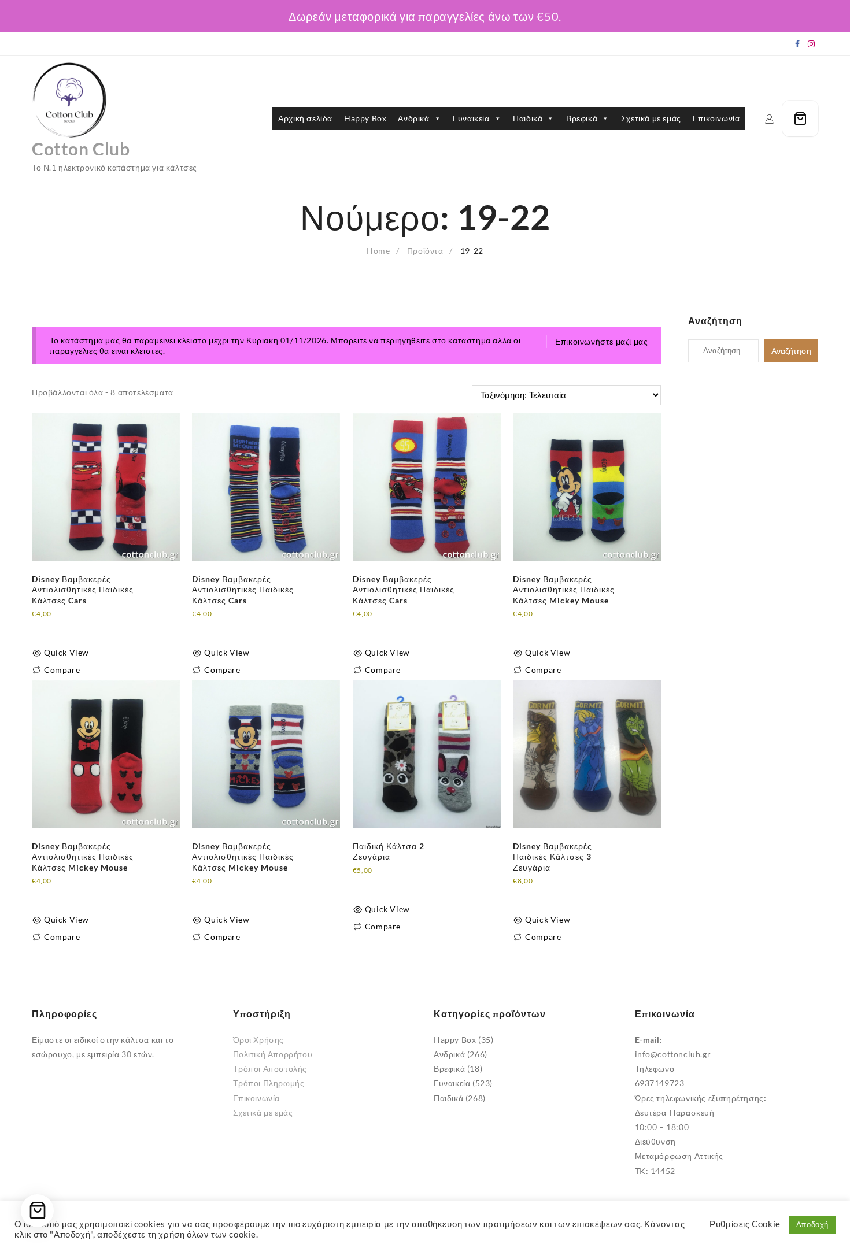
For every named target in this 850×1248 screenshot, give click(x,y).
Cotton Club (81, 148)
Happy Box (365, 118)
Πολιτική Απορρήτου (273, 1054)
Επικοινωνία (716, 118)
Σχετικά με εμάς (651, 118)
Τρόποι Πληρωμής (269, 1083)
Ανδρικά (413, 118)
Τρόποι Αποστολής (270, 1068)
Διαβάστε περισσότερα (76, 627)
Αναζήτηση (791, 350)
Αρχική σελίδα (305, 118)
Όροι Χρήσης (258, 1040)
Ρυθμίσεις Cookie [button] (745, 1224)
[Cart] (800, 118)
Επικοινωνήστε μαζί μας (601, 341)
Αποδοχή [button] (812, 1224)
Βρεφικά (581, 118)
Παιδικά (527, 118)
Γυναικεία (471, 118)
